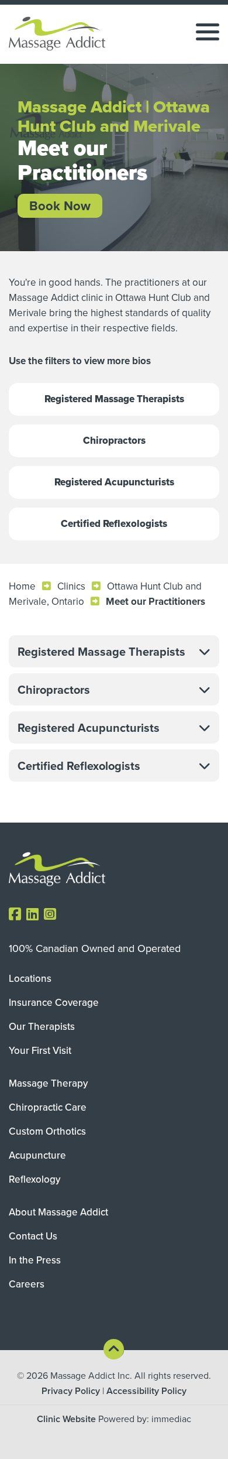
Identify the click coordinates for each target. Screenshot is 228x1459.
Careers (26, 1284)
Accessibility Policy (146, 1391)
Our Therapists (42, 1026)
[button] (114, 651)
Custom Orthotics (47, 1131)
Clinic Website (66, 1419)
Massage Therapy (48, 1083)
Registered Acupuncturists (114, 482)
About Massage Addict (58, 1212)
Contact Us (33, 1236)
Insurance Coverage (54, 1002)
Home (22, 586)
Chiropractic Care (48, 1107)
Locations (30, 978)
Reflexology (34, 1179)
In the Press (35, 1260)
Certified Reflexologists (114, 523)
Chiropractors (114, 440)
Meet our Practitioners (155, 601)
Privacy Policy (71, 1391)
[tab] (114, 651)
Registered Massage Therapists (114, 399)
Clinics (71, 586)
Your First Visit (40, 1050)
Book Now (60, 205)
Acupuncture (37, 1155)
